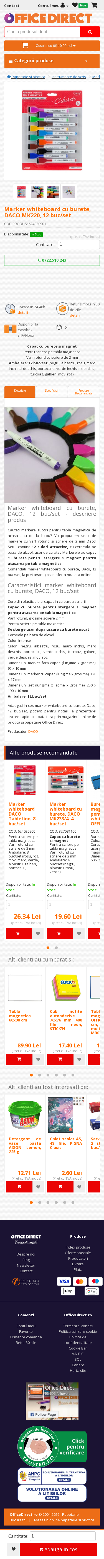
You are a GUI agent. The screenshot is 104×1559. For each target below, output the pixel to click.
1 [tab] (48, 947)
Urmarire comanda (26, 1336)
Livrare (78, 1263)
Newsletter (26, 1265)
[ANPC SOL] (52, 1493)
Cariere (78, 1364)
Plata (78, 1269)
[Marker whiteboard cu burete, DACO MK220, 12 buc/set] (21, 192)
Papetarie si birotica (28, 76)
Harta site (78, 1370)
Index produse (78, 1247)
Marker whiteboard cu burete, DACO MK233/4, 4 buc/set (66, 814)
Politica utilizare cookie (78, 1331)
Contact (26, 1270)
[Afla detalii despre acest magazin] (52, 1446)
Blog (26, 1259)
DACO (33, 731)
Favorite (26, 1331)
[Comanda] (94, 5)
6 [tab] (72, 1075)
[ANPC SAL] (52, 1475)
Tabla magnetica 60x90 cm (20, 1016)
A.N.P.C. (78, 1353)
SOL (78, 1359)
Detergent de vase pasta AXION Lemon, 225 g (25, 1145)
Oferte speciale (78, 1252)
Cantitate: (45, 244)
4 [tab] (56, 1075)
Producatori (78, 1258)
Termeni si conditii (78, 1325)
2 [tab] (56, 947)
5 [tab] (64, 1075)
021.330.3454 (30, 1281)
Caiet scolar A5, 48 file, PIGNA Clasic (66, 1143)
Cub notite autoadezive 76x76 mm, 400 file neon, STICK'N (66, 1020)
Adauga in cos (60, 1549)
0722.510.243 (53, 260)
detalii (23, 312)
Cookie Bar (78, 1348)
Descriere (20, 390)
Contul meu (25, 1325)
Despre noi (26, 1254)
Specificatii (52, 390)
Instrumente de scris (69, 76)
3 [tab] (48, 1075)
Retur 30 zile (26, 1342)
